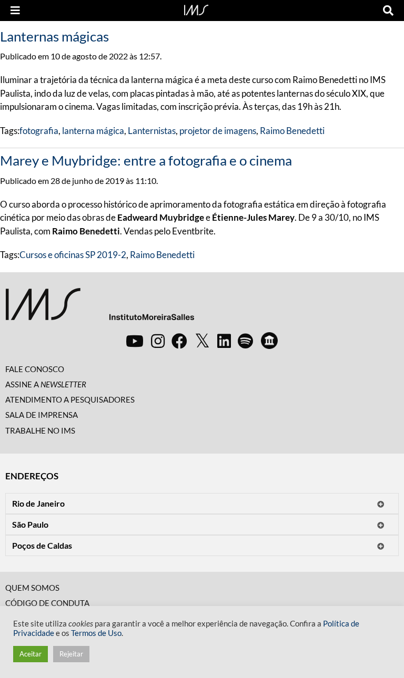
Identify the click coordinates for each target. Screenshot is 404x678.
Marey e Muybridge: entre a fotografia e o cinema (146, 160)
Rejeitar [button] (71, 654)
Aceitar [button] (30, 654)
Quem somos (32, 587)
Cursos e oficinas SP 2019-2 (72, 254)
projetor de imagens (217, 130)
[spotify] (245, 340)
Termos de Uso (96, 633)
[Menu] (15, 10)
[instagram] (158, 340)
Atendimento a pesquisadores (70, 399)
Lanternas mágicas (54, 36)
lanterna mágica (93, 130)
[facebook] (179, 340)
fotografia (38, 130)
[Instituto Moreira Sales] (99, 308)
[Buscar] (388, 10)
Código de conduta (47, 603)
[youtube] (135, 340)
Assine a (45, 384)
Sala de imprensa (41, 414)
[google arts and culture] (269, 341)
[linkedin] (224, 340)
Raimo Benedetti (292, 130)
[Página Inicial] (196, 9)
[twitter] (202, 341)
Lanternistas (152, 130)
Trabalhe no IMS (40, 430)
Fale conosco (34, 369)
